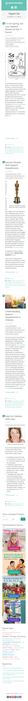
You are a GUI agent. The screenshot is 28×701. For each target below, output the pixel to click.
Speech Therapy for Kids (8, 640)
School (12, 649)
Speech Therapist (18, 178)
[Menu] (15, 7)
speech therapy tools (9, 153)
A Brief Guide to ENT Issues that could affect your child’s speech (13, 681)
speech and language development (15, 402)
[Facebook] (8, 697)
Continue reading (11, 138)
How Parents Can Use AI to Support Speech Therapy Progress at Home (13, 673)
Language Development (11, 40)
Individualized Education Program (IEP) (11, 632)
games (13, 148)
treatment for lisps (19, 505)
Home (14, 16)
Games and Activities (19, 647)
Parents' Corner (9, 42)
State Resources (6, 644)
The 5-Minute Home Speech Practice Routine (13, 670)
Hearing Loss (15, 644)
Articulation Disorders (11, 38)
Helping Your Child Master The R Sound (12, 668)
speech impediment (17, 284)
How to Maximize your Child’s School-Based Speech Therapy (13, 677)
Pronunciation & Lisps (19, 42)
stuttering (7, 287)
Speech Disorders (9, 44)
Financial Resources (7, 634)
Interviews (17, 658)
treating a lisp (11, 505)
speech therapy (16, 150)
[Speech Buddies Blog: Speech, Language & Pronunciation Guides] (14, 3)
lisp (9, 115)
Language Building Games (8, 658)
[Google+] (10, 697)
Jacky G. (8, 422)
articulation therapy (15, 147)
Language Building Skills (7, 653)
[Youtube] (20, 697)
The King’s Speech (18, 247)
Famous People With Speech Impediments (13, 165)
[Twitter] (17, 697)
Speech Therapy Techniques (12, 46)
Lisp (19, 40)
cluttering (13, 280)
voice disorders (18, 407)
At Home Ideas (21, 38)
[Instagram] (13, 697)
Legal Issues (11, 651)
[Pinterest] (15, 697)
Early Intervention (15, 401)
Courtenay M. (10, 35)
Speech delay (17, 645)
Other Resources (17, 638)
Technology (4, 651)
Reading (18, 649)
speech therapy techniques (18, 151)
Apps (23, 642)
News (19, 174)
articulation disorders (18, 104)
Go (23, 519)
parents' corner (20, 148)
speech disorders (8, 150)
